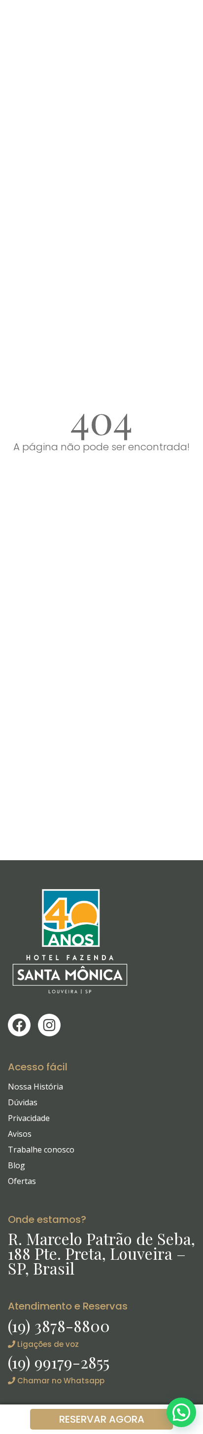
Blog (16, 1165)
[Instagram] (49, 1025)
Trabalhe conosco (41, 1149)
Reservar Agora (101, 1419)
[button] (181, 1412)
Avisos (20, 1133)
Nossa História (35, 1086)
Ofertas (22, 1181)
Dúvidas (22, 1102)
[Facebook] (19, 1025)
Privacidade (29, 1118)
